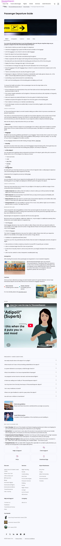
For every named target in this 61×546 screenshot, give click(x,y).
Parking (24, 483)
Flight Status (25, 488)
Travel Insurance (8, 489)
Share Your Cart (8, 474)
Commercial (42, 476)
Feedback (6, 505)
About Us (24, 503)
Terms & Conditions (30, 538)
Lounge (24, 490)
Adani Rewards (46, 4)
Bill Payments (7, 478)
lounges (8, 164)
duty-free (8, 161)
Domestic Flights (8, 483)
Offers (4, 6)
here (29, 174)
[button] (54, 4)
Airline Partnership (44, 474)
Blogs (5, 480)
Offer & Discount (8, 476)
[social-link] (6, 534)
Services (37, 4)
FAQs (34, 39)
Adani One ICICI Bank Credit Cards (11, 470)
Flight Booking (25, 470)
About (6, 39)
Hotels (31, 4)
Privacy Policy (18, 538)
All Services (25, 494)
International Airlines (9, 487)
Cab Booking (25, 474)
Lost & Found (25, 492)
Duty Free (5, 4)
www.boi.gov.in (42, 269)
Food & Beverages (16, 4)
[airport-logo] (7, 2)
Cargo (41, 472)
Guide (28, 39)
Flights (25, 4)
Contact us (7, 503)
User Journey (7, 492)
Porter (23, 485)
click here (38, 141)
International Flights (9, 485)
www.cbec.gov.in (22, 292)
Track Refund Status (9, 507)
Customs (22, 39)
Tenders (41, 481)
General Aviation (43, 479)
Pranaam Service (26, 481)
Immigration (14, 39)
